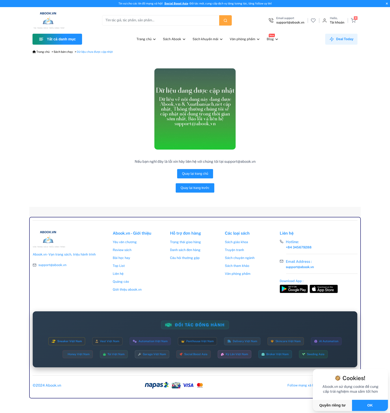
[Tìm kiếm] (225, 20)
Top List (119, 266)
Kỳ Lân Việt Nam (237, 354)
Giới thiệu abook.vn (127, 289)
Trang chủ (144, 39)
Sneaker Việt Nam (69, 341)
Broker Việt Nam (277, 354)
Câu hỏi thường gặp (185, 258)
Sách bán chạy (63, 51)
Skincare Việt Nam (288, 341)
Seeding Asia (315, 354)
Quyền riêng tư (332, 405)
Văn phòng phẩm (242, 39)
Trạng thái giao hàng (185, 242)
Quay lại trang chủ (195, 173)
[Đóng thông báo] (386, 3)
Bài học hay (121, 258)
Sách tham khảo (237, 266)
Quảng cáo (121, 282)
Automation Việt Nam (153, 341)
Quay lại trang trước (195, 188)
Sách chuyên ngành (240, 258)
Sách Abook (172, 39)
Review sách (122, 250)
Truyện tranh (234, 250)
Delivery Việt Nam (245, 341)
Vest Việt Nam (109, 341)
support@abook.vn (52, 265)
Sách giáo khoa (236, 242)
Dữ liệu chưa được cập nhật (95, 51)
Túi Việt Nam (116, 354)
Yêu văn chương (125, 242)
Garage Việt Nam (154, 354)
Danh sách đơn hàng (185, 250)
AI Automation (328, 341)
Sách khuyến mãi (205, 39)
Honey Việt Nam (79, 354)
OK (370, 405)
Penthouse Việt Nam (200, 341)
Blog (270, 39)
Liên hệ (118, 274)
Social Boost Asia (176, 3)
